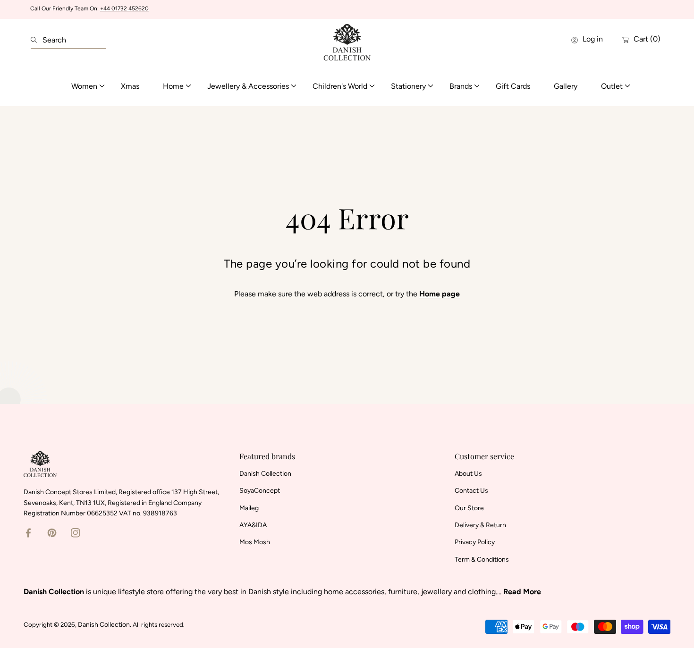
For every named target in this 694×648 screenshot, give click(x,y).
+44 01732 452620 (124, 8)
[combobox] (68, 40)
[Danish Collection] (347, 40)
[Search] (36, 40)
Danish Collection (104, 625)
